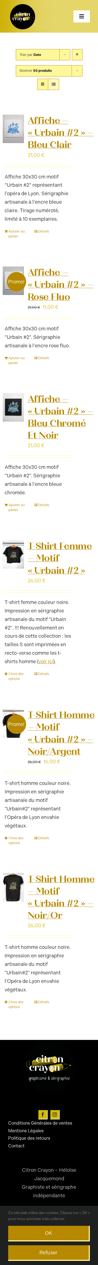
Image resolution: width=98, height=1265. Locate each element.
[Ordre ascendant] (77, 54)
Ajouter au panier (16, 233)
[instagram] (55, 1114)
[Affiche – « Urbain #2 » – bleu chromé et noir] (13, 407)
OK (48, 1233)
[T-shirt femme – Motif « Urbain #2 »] (13, 554)
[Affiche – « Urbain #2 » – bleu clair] (13, 129)
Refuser (48, 1253)
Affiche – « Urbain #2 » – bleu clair (60, 133)
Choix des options (15, 676)
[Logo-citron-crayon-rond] (22, 5)
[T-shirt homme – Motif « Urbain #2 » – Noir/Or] (13, 887)
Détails (43, 231)
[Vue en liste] (53, 84)
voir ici (45, 662)
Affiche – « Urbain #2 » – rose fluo (60, 284)
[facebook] (43, 1114)
